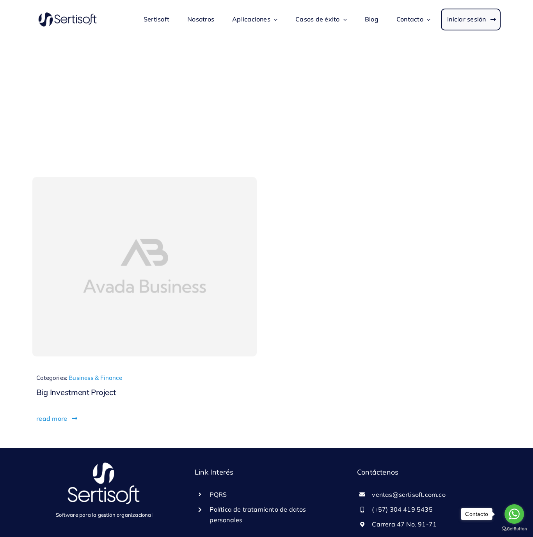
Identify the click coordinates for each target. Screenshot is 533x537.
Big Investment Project (75, 392)
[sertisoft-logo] (67, 14)
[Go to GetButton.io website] (514, 529)
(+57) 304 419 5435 (402, 509)
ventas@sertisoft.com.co (409, 494)
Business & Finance (95, 377)
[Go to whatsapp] (514, 514)
